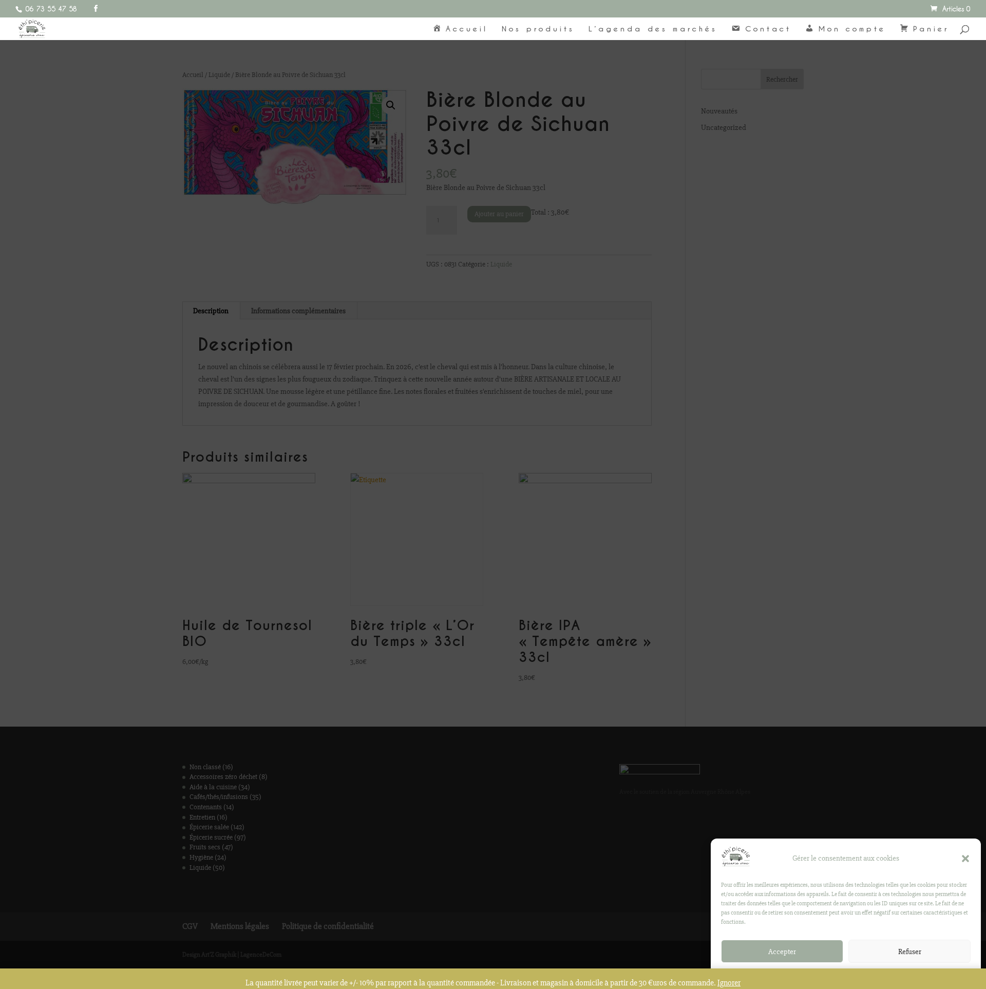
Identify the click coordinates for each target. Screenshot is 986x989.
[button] (965, 858)
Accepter (782, 951)
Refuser (909, 951)
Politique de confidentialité (841, 975)
